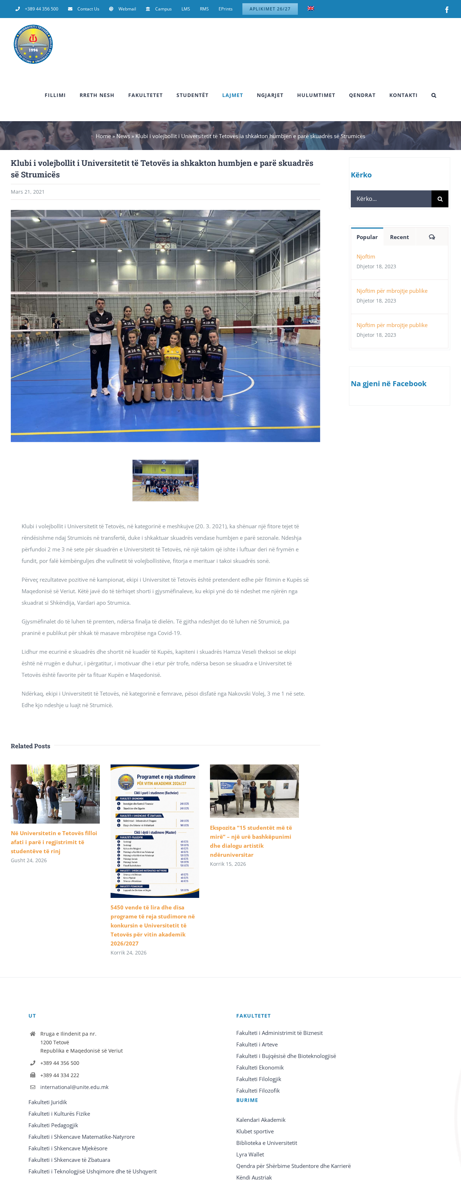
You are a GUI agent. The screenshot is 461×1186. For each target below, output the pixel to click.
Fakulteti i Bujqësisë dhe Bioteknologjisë (286, 1055)
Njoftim (366, 256)
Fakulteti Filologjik (258, 1079)
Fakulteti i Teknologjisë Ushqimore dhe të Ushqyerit (92, 1171)
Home (103, 136)
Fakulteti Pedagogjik (53, 1125)
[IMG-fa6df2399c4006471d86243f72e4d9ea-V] (165, 463)
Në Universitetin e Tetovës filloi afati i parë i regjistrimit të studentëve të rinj (54, 842)
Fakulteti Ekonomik (260, 1067)
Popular (367, 237)
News (123, 136)
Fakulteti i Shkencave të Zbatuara (69, 1159)
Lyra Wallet (250, 1154)
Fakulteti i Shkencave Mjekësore (67, 1148)
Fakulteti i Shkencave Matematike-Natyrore (81, 1136)
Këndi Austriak (254, 1177)
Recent (399, 237)
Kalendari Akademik (261, 1119)
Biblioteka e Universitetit (266, 1142)
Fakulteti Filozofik (258, 1090)
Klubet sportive (255, 1131)
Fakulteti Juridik (47, 1102)
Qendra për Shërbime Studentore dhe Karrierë (293, 1165)
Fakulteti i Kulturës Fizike (59, 1113)
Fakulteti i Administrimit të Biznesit (279, 1032)
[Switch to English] (311, 9)
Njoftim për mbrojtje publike (392, 290)
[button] (434, 95)
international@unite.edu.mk (74, 1087)
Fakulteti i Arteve (257, 1044)
